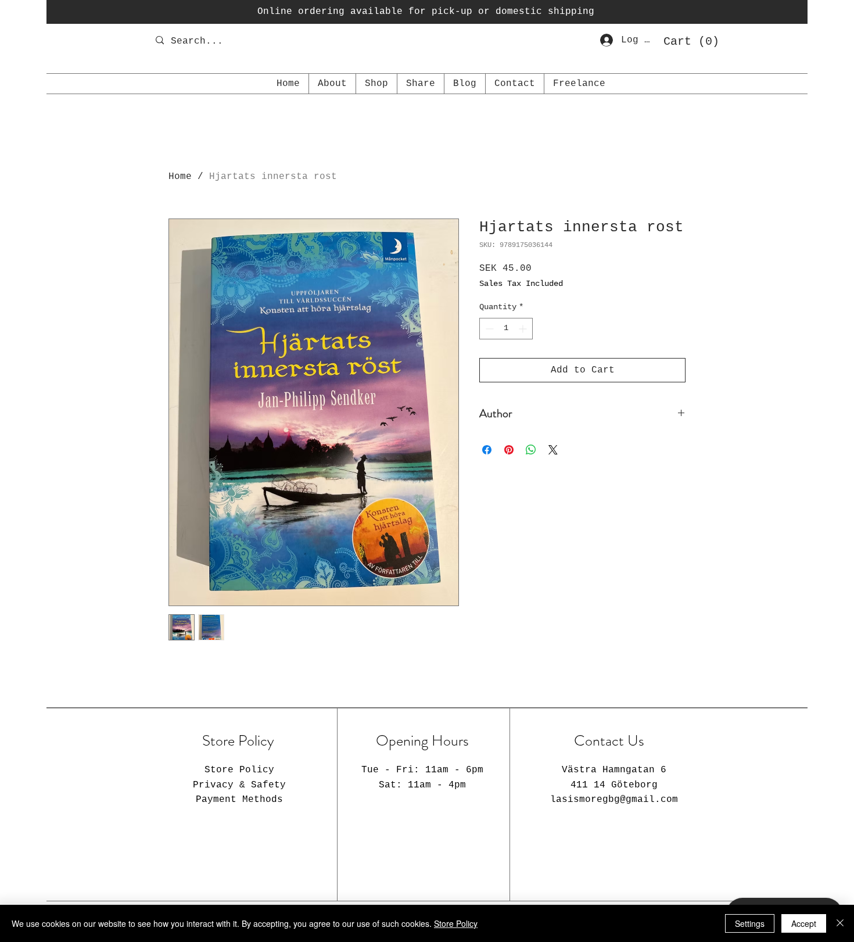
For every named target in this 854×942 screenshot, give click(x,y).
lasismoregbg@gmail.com (614, 799)
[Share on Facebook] (487, 450)
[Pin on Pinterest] (509, 450)
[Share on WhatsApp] (531, 450)
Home (180, 176)
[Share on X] (553, 450)
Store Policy (456, 923)
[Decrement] (488, 328)
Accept (803, 923)
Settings (750, 923)
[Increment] (523, 328)
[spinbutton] (506, 328)
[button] (687, 41)
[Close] (840, 923)
